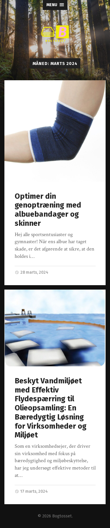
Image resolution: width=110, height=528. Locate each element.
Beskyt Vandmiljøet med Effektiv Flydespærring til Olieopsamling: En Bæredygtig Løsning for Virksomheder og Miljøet (51, 408)
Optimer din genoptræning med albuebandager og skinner (48, 210)
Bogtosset (62, 516)
